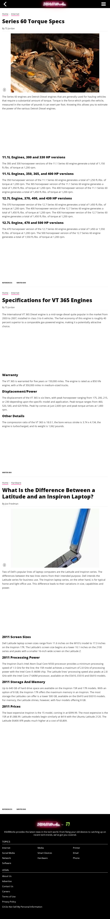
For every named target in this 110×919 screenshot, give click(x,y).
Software (6, 863)
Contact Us (7, 886)
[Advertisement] (55, 133)
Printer (76, 847)
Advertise (7, 881)
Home (5, 13)
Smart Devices (45, 852)
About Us (7, 876)
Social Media (8, 852)
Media (41, 847)
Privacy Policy (9, 901)
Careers (6, 891)
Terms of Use (9, 896)
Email (75, 852)
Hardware (16, 482)
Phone (76, 858)
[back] (6, 4)
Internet (15, 13)
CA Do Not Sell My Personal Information (22, 906)
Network (6, 858)
